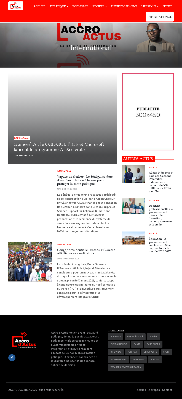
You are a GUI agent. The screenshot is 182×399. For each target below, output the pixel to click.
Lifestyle (148, 6)
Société (98, 6)
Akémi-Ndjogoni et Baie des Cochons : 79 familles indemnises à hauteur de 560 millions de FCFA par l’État (161, 182)
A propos (154, 390)
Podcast (155, 359)
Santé (137, 344)
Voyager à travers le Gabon (126, 367)
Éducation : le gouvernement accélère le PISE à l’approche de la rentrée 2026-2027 (160, 245)
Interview (116, 352)
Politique (58, 6)
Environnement (124, 6)
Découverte (150, 352)
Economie (80, 6)
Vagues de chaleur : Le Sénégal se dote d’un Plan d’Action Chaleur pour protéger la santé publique (85, 180)
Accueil (39, 6)
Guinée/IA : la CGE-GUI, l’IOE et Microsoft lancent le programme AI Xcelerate (59, 147)
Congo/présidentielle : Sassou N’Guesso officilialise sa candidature (86, 251)
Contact (167, 390)
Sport (167, 6)
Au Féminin (138, 359)
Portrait (132, 352)
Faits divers (153, 344)
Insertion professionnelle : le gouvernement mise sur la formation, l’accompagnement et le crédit (161, 215)
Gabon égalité (135, 337)
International (160, 17)
